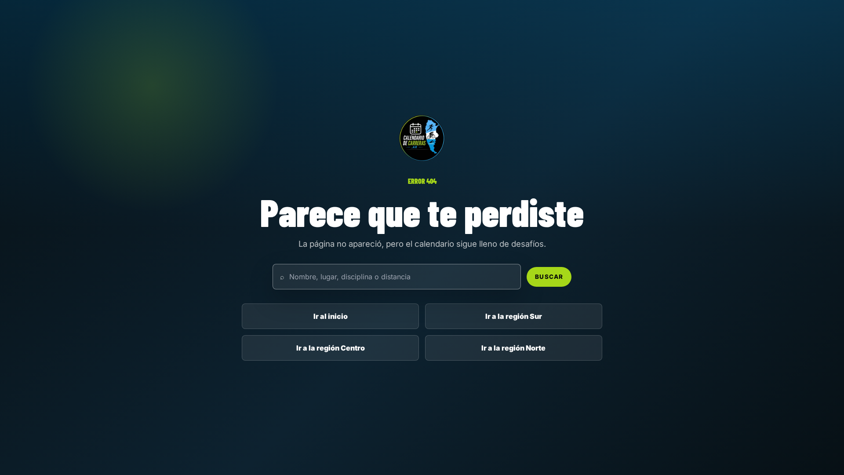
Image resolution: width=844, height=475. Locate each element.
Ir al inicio (330, 316)
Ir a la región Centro (330, 347)
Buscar (549, 276)
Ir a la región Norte (513, 347)
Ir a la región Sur (513, 316)
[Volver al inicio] (422, 138)
